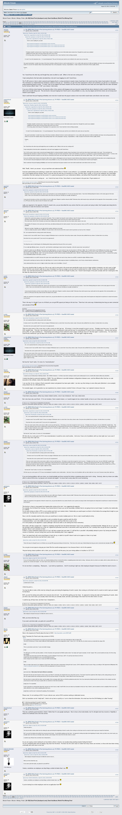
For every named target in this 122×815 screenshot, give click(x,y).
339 (73, 21)
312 (11, 21)
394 (94, 23)
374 (48, 23)
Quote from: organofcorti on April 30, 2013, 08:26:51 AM (37, 35)
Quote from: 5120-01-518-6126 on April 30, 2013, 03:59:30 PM (37, 777)
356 (6, 23)
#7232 (116, 486)
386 (75, 23)
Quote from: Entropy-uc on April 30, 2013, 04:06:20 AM (35, 373)
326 (43, 21)
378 (57, 23)
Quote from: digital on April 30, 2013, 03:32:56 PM (34, 725)
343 (82, 21)
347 (91, 21)
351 (100, 21)
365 (27, 23)
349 (95, 21)
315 (18, 21)
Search (16, 14)
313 (13, 21)
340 (75, 21)
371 (41, 23)
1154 (32, 24)
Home (7, 14)
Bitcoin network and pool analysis (30, 182)
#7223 (116, 187)
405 (13, 24)
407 (18, 24)
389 (82, 23)
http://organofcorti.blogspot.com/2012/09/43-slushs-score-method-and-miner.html (46, 46)
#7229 (116, 392)
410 (24, 24)
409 (22, 24)
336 (66, 21)
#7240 (116, 774)
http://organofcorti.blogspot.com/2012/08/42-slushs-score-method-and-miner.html (46, 45)
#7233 (116, 555)
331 (54, 21)
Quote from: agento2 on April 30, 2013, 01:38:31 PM (35, 280)
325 (41, 21)
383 (68, 23)
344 (84, 21)
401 (4, 24)
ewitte (5, 276)
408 (20, 24)
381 (64, 23)
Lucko (5, 314)
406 (15, 24)
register (23, 9)
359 (13, 23)
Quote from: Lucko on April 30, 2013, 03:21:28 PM (34, 445)
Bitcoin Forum (7, 18)
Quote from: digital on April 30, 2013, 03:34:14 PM (34, 752)
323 (36, 21)
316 (20, 21)
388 (80, 23)
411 (27, 24)
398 (103, 23)
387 (78, 23)
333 (59, 21)
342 (79, 21)
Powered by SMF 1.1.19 (52, 812)
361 (18, 23)
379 (59, 23)
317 (22, 21)
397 (101, 23)
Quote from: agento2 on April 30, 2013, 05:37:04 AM (36, 191)
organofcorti (7, 99)
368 (34, 23)
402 (6, 24)
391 (87, 23)
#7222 (116, 100)
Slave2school (8, 708)
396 (98, 23)
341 (77, 21)
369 (36, 23)
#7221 (116, 30)
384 (71, 23)
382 (66, 23)
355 (4, 23)
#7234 (116, 577)
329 (50, 21)
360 (15, 23)
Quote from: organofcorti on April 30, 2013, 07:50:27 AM (39, 38)
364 (25, 23)
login (18, 9)
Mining (18, 18)
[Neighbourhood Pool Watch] (7, 121)
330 (52, 21)
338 (70, 21)
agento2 (6, 186)
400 (107, 23)
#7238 (116, 722)
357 (8, 23)
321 (31, 21)
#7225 (116, 277)
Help (11, 14)
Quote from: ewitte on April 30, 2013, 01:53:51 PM (34, 540)
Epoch (6, 370)
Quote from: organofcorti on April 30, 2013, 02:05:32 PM (36, 410)
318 (25, 21)
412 (29, 24)
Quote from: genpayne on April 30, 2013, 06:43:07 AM (36, 216)
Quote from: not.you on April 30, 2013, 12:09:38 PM (35, 103)
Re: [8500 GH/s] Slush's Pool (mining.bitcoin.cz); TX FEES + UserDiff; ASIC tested (50, 29)
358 (11, 23)
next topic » (115, 22)
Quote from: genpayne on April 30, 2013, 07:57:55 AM (37, 36)
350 (98, 21)
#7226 (116, 315)
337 (68, 21)
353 (105, 21)
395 (96, 23)
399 (105, 23)
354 (107, 21)
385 (73, 23)
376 (52, 23)
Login (20, 14)
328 (47, 21)
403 (8, 24)
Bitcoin (14, 18)
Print (117, 24)
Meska (5, 629)
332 (57, 21)
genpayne (6, 486)
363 (23, 23)
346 (89, 21)
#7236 (116, 629)
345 (86, 21)
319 (27, 21)
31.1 (21, 12)
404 (11, 24)
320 (29, 21)
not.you (6, 29)
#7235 (116, 608)
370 (39, 23)
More (29, 14)
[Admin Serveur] (7, 646)
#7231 (116, 442)
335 (63, 21)
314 (15, 21)
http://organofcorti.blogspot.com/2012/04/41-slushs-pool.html (41, 43)
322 (34, 21)
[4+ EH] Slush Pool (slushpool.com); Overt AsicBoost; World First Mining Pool (49, 18)
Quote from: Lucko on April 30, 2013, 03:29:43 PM (34, 611)
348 (93, 21)
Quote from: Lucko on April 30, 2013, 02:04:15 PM (34, 341)
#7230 (116, 407)
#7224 (116, 211)
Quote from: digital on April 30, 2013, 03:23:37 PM (34, 558)
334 (61, 21)
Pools (23, 18)
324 (38, 21)
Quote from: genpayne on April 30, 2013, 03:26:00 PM (35, 580)
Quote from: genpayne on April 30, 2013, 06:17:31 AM (35, 190)
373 (46, 23)
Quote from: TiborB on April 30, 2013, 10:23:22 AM (34, 33)
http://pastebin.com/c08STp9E (62, 633)
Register (25, 14)
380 (62, 23)
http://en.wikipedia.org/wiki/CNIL (31, 666)
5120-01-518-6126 (9, 749)
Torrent (24, 12)
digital (5, 392)
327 (45, 21)
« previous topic (114, 21)
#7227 (116, 338)
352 (102, 21)
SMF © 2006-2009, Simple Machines (67, 812)
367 (32, 23)
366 (30, 23)
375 (50, 23)
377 (55, 23)
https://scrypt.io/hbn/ (36, 705)
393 (91, 23)
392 (89, 23)
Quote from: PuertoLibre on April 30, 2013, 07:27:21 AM (36, 214)
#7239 (116, 749)
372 (43, 23)
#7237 (116, 708)
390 (84, 23)
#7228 (116, 370)
